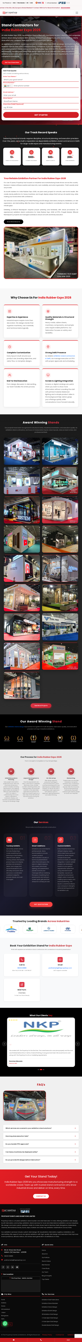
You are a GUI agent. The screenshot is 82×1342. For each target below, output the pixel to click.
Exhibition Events (73, 1335)
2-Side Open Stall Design (50, 1318)
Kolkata (3, 1303)
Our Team (45, 1272)
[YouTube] (17, 1267)
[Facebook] (3, 1267)
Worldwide (21, 3)
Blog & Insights (47, 1276)
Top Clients (45, 1279)
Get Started (41, 115)
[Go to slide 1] (38, 1069)
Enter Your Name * (9, 76)
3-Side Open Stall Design (50, 1321)
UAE (31, 3)
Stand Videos (46, 1261)
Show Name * (8, 98)
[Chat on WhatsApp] (5, 1323)
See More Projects (41, 706)
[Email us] (13, 1340)
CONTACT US (41, 1196)
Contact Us (60, 1335)
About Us (45, 1254)
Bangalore (4, 1316)
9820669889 (18, 8)
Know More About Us (13, 222)
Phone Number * (9, 82)
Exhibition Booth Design (49, 1310)
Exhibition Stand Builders (50, 1303)
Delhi (2, 1319)
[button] (22, 990)
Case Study (46, 1268)
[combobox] (8, 86)
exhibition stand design (16, 727)
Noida (3, 1306)
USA (14, 3)
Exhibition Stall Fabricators (50, 1300)
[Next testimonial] (77, 1044)
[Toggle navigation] (77, 13)
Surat (3, 1299)
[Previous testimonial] (4, 1044)
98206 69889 (21, 968)
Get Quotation (41, 904)
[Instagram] (8, 1267)
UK (27, 3)
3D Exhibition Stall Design (50, 1314)
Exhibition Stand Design (49, 1307)
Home (44, 1250)
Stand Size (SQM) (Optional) (13, 104)
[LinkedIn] (12, 1267)
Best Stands (46, 1265)
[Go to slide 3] (43, 1069)
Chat (68, 1340)
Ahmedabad (5, 1309)
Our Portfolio (46, 1257)
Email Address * (8, 92)
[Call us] (41, 1340)
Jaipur (3, 1312)
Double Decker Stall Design (50, 1325)
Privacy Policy (47, 1335)
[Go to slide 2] (40, 1069)
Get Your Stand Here (12, 62)
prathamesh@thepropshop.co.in (60, 968)
